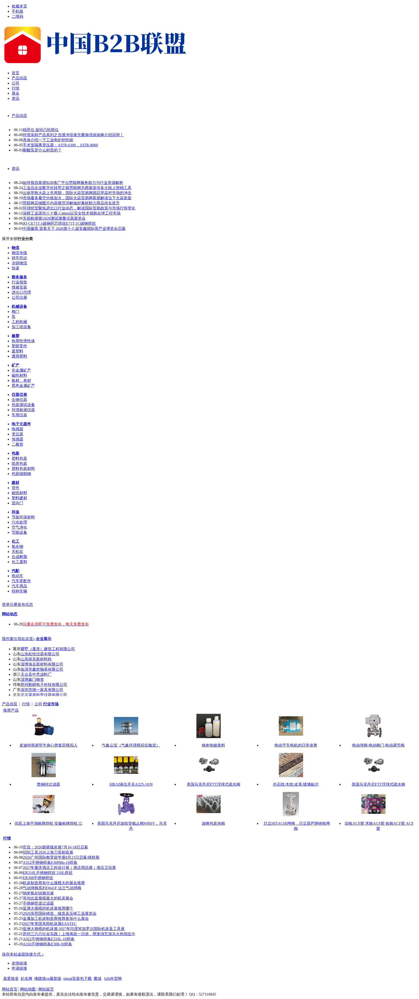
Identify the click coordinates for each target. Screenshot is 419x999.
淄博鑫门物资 (32, 679)
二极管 (17, 444)
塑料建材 (19, 498)
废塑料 (17, 351)
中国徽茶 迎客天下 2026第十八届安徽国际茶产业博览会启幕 (74, 228)
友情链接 (19, 963)
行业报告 (19, 282)
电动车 (17, 576)
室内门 (17, 503)
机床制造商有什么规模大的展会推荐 (54, 883)
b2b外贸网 (113, 978)
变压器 (17, 434)
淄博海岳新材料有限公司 (42, 664)
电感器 (17, 429)
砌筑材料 (19, 493)
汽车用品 (19, 586)
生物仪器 (19, 400)
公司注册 (19, 297)
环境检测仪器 (23, 410)
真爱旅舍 (11, 978)
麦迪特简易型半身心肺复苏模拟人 (48, 745)
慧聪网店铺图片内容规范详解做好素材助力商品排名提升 (71, 203)
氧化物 (17, 546)
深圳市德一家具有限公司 (42, 690)
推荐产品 (11, 710)
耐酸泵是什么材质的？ (42, 150)
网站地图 (28, 989)
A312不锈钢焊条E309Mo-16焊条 (50, 862)
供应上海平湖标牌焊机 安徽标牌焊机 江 (48, 823)
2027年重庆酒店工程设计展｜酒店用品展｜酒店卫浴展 (69, 868)
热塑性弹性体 (23, 341)
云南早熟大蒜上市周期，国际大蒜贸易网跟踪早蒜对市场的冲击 (77, 193)
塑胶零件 (19, 346)
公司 (38, 704)
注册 (13, 604)
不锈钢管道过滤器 (38, 903)
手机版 (17, 11)
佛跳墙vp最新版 (47, 978)
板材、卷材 (21, 380)
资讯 (15, 168)
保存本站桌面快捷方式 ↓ (23, 954)
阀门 (15, 311)
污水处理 (19, 522)
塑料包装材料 (23, 468)
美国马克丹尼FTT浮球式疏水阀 (213, 784)
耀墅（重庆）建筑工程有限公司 (48, 649)
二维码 (17, 16)
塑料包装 (19, 458)
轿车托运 (19, 258)
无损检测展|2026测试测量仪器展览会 (54, 218)
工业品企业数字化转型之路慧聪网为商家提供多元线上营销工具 (77, 188)
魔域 (97, 978)
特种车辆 (19, 591)
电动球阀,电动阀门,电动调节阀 (378, 745)
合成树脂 (19, 557)
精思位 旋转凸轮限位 (41, 130)
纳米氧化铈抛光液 (38, 893)
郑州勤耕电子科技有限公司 (44, 685)
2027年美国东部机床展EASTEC (50, 924)
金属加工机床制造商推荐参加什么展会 (56, 918)
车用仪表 (19, 415)
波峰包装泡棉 (213, 823)
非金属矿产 (21, 370)
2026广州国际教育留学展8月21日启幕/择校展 (61, 857)
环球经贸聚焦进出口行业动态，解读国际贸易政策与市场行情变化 (79, 208)
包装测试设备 (23, 405)
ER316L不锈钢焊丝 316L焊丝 (48, 873)
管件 (15, 488)
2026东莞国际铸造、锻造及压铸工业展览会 (60, 913)
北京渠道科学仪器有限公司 (44, 695)
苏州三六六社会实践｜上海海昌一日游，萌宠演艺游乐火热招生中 (79, 934)
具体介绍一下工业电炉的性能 (48, 140)
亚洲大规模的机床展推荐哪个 (48, 908)
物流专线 (19, 253)
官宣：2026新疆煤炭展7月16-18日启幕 (55, 847)
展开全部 (9, 239)
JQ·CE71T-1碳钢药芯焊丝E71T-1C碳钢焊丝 (59, 223)
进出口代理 (21, 292)
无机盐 (17, 551)
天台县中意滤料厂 (36, 674)
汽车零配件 (21, 581)
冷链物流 (19, 263)
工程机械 (19, 322)
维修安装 (19, 287)
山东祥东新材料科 (36, 659)
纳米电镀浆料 (213, 745)
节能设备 (19, 532)
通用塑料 (19, 356)
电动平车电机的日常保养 (295, 745)
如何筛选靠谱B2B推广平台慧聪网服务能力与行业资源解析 (73, 183)
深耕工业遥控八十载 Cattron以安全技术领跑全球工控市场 (72, 213)
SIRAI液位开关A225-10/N (131, 784)
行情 (26, 704)
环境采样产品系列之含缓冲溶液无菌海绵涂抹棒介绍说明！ (73, 135)
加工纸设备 (21, 327)
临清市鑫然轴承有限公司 (42, 669)
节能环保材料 (23, 517)
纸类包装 (19, 463)
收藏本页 (19, 6)
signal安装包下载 (77, 978)
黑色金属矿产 (23, 385)
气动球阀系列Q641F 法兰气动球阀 (52, 888)
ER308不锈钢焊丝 (38, 878)
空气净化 (19, 527)
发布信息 (25, 604)
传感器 (17, 439)
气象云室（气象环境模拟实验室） (131, 745)
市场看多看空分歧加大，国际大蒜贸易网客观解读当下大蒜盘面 (77, 198)
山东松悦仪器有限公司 (40, 654)
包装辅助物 (21, 474)
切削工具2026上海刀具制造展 (48, 852)
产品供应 (19, 116)
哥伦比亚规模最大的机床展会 (48, 898)
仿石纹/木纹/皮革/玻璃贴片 (296, 784)
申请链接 (19, 968)
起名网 (26, 978)
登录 (6, 604)
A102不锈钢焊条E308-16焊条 (47, 944)
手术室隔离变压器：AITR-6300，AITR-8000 (60, 145)
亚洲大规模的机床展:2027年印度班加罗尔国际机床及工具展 (74, 929)
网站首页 (9, 989)
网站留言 (46, 989)
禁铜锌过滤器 (48, 784)
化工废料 (19, 562)
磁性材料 (19, 375)
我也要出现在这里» (18, 639)
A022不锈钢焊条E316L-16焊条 (48, 939)
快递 (15, 268)
